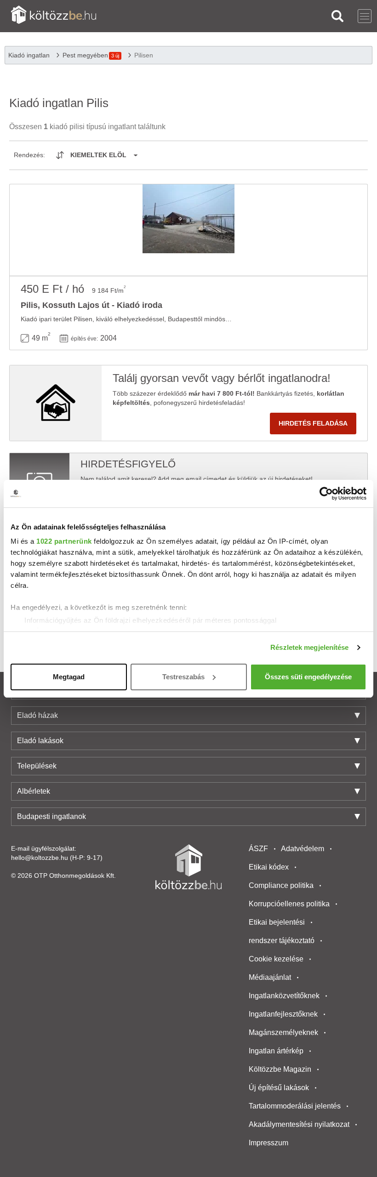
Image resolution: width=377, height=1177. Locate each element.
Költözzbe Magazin (280, 1069)
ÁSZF (258, 849)
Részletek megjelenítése (309, 647)
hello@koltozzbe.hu (39, 857)
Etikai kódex (269, 867)
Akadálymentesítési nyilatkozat (299, 1124)
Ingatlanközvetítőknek (284, 996)
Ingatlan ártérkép (276, 1051)
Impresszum (268, 1143)
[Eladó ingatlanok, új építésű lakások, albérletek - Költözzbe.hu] (188, 866)
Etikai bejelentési (277, 922)
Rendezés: (29, 155)
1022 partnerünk (64, 541)
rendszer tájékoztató (281, 940)
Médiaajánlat (270, 977)
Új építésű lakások (279, 1088)
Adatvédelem (302, 849)
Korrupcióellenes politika (289, 904)
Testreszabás (183, 677)
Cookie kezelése (276, 959)
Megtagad (69, 677)
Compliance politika (281, 885)
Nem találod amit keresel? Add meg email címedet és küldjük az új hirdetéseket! (196, 479)
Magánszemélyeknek (283, 1032)
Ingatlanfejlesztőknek (283, 1014)
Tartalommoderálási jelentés (295, 1106)
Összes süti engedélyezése (308, 677)
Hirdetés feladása (313, 423)
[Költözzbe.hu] (53, 16)
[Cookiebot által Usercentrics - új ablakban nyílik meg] (326, 493)
